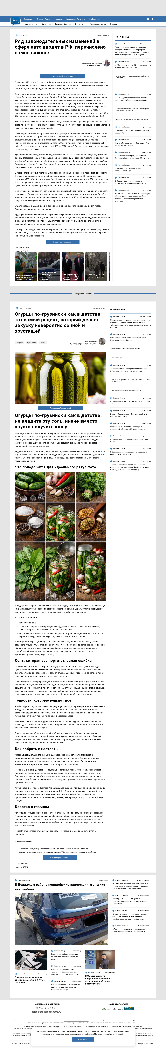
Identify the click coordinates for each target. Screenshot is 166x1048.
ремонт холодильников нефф (122, 348)
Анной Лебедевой (60, 458)
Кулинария (31, 342)
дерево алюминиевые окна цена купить (126, 390)
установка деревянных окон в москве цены (132, 119)
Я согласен (83, 1039)
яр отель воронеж (22, 247)
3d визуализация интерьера (127, 380)
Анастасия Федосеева (92, 63)
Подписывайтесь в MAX (62, 76)
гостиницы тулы (22, 863)
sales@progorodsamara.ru (46, 1011)
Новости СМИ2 (21, 251)
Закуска (19, 342)
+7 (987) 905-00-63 (58, 1028)
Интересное (23, 35)
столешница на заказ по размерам (129, 76)
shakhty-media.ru (96, 451)
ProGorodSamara (33, 451)
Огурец (43, 342)
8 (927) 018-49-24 (46, 1008)
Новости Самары (124, 44)
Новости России (124, 94)
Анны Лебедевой (76, 681)
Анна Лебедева (90, 342)
